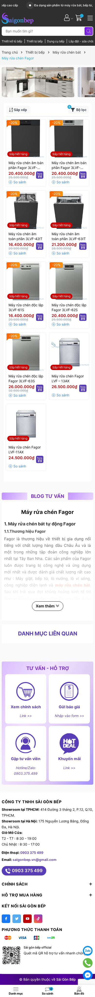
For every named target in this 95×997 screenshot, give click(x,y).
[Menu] (89, 17)
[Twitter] (16, 918)
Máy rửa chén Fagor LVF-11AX (25, 449)
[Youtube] (27, 918)
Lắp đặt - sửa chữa (81, 41)
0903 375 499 (31, 852)
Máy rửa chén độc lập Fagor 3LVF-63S (26, 378)
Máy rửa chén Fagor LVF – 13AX (68, 378)
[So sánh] (17, 182)
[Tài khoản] (67, 17)
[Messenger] (88, 975)
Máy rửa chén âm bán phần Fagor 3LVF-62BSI (26, 165)
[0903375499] (87, 963)
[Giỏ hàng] (79, 17)
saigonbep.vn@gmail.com (35, 859)
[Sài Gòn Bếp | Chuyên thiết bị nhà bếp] (17, 17)
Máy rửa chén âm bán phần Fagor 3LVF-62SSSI (69, 165)
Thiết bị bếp (35, 41)
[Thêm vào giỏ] (39, 175)
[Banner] (38, 82)
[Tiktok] (38, 918)
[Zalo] (88, 951)
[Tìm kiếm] (89, 31)
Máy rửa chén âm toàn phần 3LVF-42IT (25, 236)
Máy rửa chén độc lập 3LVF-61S (26, 307)
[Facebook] (6, 918)
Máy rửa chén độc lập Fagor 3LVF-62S (69, 307)
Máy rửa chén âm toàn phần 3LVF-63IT (69, 236)
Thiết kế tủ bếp (12, 41)
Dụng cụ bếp (56, 41)
